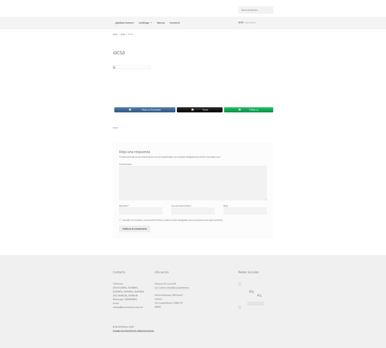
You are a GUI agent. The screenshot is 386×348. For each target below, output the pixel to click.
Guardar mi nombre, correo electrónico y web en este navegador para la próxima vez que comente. (172, 219)
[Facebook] (251, 292)
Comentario (125, 164)
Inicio (115, 34)
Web (225, 205)
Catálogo (144, 22)
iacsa (122, 34)
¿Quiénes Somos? (124, 22)
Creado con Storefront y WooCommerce (133, 330)
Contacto (174, 22)
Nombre (124, 205)
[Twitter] (259, 296)
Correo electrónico (181, 205)
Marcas (161, 22)
